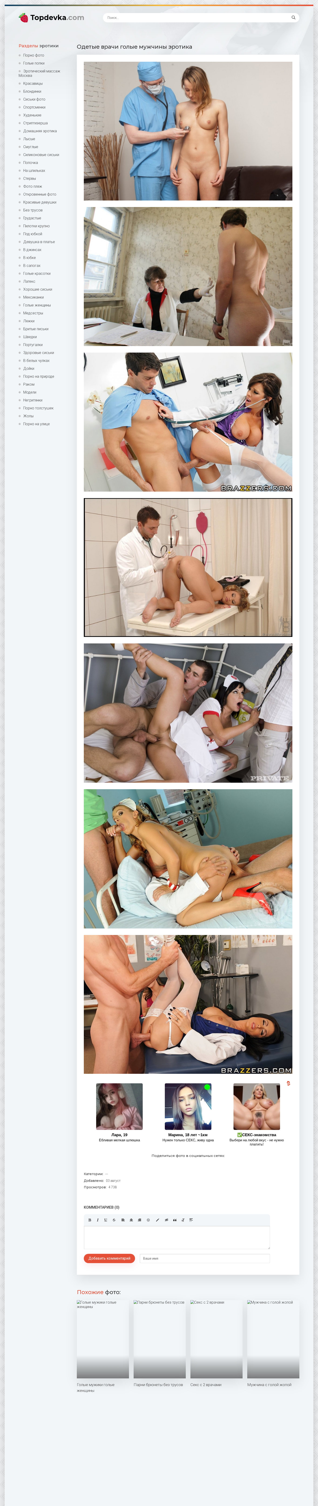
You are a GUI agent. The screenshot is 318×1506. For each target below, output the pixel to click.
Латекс (29, 281)
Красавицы (33, 83)
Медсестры (33, 313)
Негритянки (32, 400)
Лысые (29, 139)
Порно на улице (36, 424)
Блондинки (32, 91)
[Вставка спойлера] (191, 1220)
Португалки (33, 345)
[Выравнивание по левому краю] (123, 1220)
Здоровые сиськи (38, 352)
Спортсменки (34, 107)
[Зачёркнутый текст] (114, 1220)
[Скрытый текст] (166, 1220)
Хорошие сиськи (37, 289)
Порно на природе (38, 376)
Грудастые (32, 218)
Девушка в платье (39, 242)
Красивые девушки (39, 202)
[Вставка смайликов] (148, 1220)
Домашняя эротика (40, 131)
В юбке (29, 257)
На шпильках (34, 170)
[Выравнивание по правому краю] (139, 1220)
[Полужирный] (89, 1220)
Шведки (30, 337)
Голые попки (33, 63)
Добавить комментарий (109, 1258)
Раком (28, 384)
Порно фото (33, 55)
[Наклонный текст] (97, 1220)
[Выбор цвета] (157, 1220)
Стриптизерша (35, 123)
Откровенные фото (39, 194)
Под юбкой (32, 234)
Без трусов (33, 210)
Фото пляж (32, 186)
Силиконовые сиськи (41, 155)
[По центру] (131, 1220)
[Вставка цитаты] (174, 1220)
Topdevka (57, 17)
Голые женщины (37, 305)
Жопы (28, 416)
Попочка (30, 162)
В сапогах (32, 265)
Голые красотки (37, 273)
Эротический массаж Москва (39, 73)
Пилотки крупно (36, 226)
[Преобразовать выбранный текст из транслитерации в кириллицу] (182, 1220)
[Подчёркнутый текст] (105, 1220)
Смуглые (30, 147)
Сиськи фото (34, 99)
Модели (29, 392)
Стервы (29, 178)
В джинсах (32, 250)
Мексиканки (33, 297)
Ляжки (28, 321)
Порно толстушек (38, 408)
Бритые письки (35, 329)
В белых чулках (36, 360)
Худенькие (32, 115)
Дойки (28, 368)
